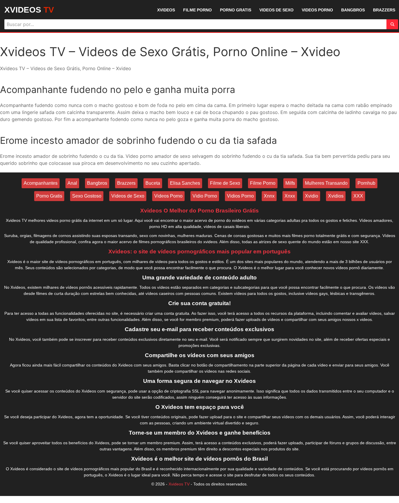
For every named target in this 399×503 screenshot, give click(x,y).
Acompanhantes (41, 183)
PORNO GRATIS (235, 10)
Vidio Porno (204, 195)
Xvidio (311, 195)
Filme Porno (262, 183)
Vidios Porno (240, 195)
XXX (358, 195)
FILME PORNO (197, 10)
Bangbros (97, 183)
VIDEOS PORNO (317, 10)
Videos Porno (168, 195)
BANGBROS (353, 10)
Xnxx (289, 195)
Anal (72, 183)
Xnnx (269, 195)
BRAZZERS (384, 10)
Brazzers (126, 183)
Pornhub (366, 183)
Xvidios (336, 195)
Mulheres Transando (326, 183)
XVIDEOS (29, 9)
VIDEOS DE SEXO (276, 10)
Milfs (290, 183)
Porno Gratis (49, 195)
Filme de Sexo (225, 183)
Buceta (152, 183)
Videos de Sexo (127, 195)
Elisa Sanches (185, 183)
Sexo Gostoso (86, 195)
